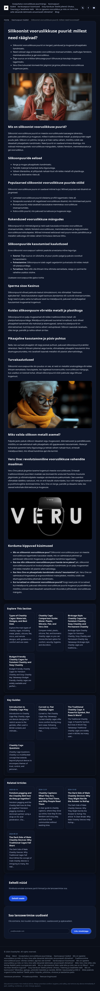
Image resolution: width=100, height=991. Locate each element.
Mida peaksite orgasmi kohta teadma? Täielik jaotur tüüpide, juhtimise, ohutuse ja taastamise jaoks (49, 971)
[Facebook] (88, 8)
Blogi (57, 12)
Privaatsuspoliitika (30, 976)
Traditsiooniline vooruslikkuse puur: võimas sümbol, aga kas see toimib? (46, 959)
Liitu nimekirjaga (81, 931)
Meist (14, 956)
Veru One (12, 470)
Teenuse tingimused (48, 976)
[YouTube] (94, 8)
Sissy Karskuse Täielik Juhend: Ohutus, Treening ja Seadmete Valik (55, 967)
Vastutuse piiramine (12, 976)
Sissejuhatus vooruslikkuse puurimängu (29, 4)
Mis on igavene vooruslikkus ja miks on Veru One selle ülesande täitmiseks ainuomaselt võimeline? (44, 957)
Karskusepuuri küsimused (29, 6)
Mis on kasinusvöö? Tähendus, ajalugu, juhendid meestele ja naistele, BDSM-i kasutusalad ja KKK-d (47, 968)
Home (6, 20)
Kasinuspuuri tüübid (20, 20)
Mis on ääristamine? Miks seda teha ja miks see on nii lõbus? (63, 965)
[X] (83, 8)
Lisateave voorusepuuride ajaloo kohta (26, 277)
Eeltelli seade (18, 898)
